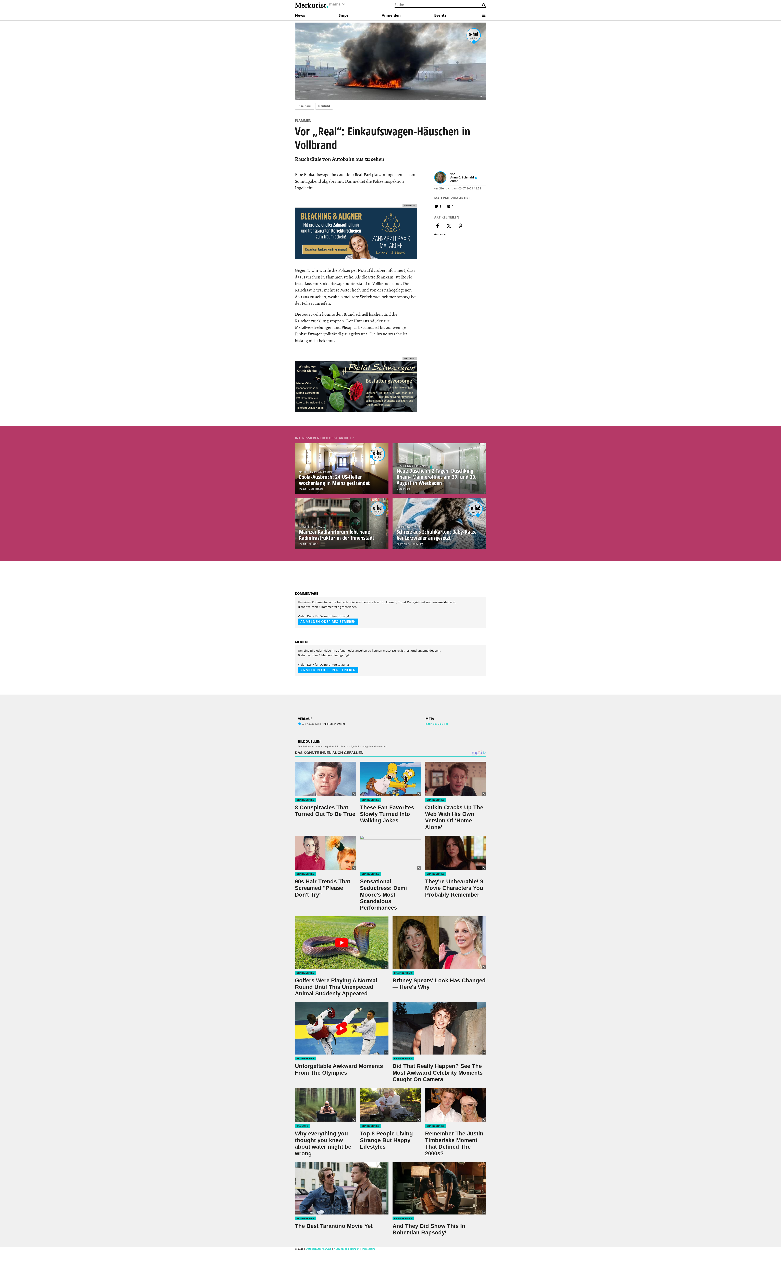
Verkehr (313, 543)
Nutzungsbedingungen (346, 1248)
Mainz (302, 488)
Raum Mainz (404, 543)
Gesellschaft (316, 488)
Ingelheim (305, 106)
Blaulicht (324, 106)
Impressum (368, 1248)
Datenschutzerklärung (318, 1248)
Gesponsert (403, 488)
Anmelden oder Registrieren (328, 621)
